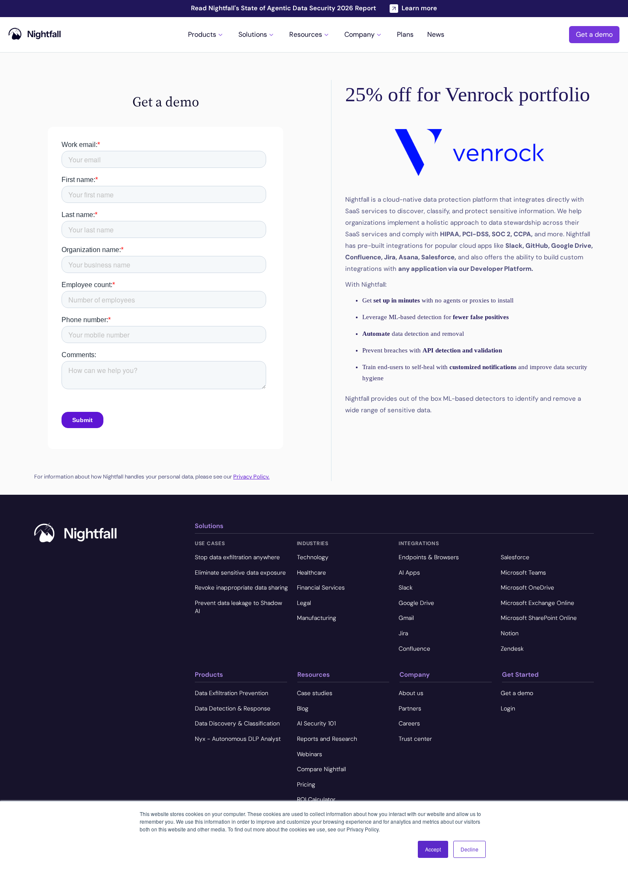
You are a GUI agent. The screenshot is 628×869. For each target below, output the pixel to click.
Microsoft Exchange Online (537, 603)
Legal (304, 603)
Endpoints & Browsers (429, 557)
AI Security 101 (316, 723)
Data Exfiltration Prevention (231, 693)
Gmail (406, 618)
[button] (206, 34)
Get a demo (594, 34)
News (435, 34)
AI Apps (409, 572)
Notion (510, 633)
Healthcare (311, 572)
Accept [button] (433, 849)
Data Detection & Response (232, 708)
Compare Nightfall (321, 769)
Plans (405, 34)
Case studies (314, 693)
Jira (403, 633)
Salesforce (515, 557)
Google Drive (416, 603)
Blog (302, 708)
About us (411, 693)
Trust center (415, 739)
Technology (313, 557)
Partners (410, 708)
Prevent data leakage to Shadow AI (238, 607)
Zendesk (512, 648)
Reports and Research (327, 739)
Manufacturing (316, 618)
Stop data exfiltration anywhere (237, 557)
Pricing (306, 784)
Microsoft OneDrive (527, 587)
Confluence (414, 648)
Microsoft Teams (523, 572)
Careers (409, 723)
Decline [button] (469, 849)
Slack (406, 587)
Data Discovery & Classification (237, 723)
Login (508, 708)
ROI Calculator (316, 799)
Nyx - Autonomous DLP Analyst (238, 739)
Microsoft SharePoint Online (539, 618)
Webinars (309, 754)
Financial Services (321, 587)
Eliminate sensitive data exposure (240, 572)
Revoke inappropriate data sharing (241, 587)
